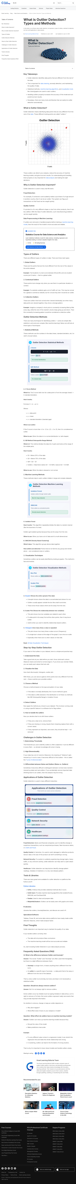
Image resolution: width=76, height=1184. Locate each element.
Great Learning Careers (24, 1174)
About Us (3, 1172)
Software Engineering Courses (34, 1154)
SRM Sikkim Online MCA (58, 1133)
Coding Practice (15, 8)
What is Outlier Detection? (8, 27)
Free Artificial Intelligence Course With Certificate (10, 1132)
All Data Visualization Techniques (38, 643)
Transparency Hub (12, 1172)
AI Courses (29, 1133)
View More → (4, 1155)
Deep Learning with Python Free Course (11, 1145)
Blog (14, 3)
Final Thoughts (5, 55)
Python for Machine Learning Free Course (11, 1140)
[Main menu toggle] (54, 3)
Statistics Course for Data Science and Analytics (46, 234)
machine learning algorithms (49, 89)
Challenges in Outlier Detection (9, 44)
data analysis (50, 177)
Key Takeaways (5, 23)
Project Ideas (49, 8)
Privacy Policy (4, 1174)
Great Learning (5, 13)
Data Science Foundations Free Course (10, 1142)
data (32, 114)
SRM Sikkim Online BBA (58, 1136)
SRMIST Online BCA (57, 1149)
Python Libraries (29, 886)
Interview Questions (60, 8)
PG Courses (30, 1159)
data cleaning (45, 83)
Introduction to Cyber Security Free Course (11, 1147)
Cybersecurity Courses (32, 1148)
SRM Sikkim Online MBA (58, 1131)
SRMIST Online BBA (57, 1146)
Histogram (28, 628)
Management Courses (32, 1151)
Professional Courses (32, 1161)
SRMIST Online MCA (58, 1144)
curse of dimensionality (34, 760)
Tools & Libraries (6, 51)
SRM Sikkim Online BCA (58, 1138)
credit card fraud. (30, 847)
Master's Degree (31, 1146)
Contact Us (22, 1172)
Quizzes (41, 8)
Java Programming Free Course (9, 1152)
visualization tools (67, 89)
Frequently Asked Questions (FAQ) (10, 58)
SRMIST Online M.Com (58, 1151)
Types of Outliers (6, 34)
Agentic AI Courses (31, 1135)
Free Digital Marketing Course (8, 1150)
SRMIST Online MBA (58, 1141)
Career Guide (33, 8)
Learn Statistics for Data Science (35, 247)
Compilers (24, 8)
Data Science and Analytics (20, 13)
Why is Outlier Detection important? (10, 30)
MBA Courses (30, 1143)
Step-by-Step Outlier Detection (9, 41)
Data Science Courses (32, 1141)
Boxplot (27, 596)
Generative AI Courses (32, 1138)
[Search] (73, 2)
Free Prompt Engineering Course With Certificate (10, 1136)
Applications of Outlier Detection (9, 48)
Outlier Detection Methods (8, 37)
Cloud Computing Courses (33, 1156)
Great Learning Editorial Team (32, 33)
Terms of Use (14, 1174)
